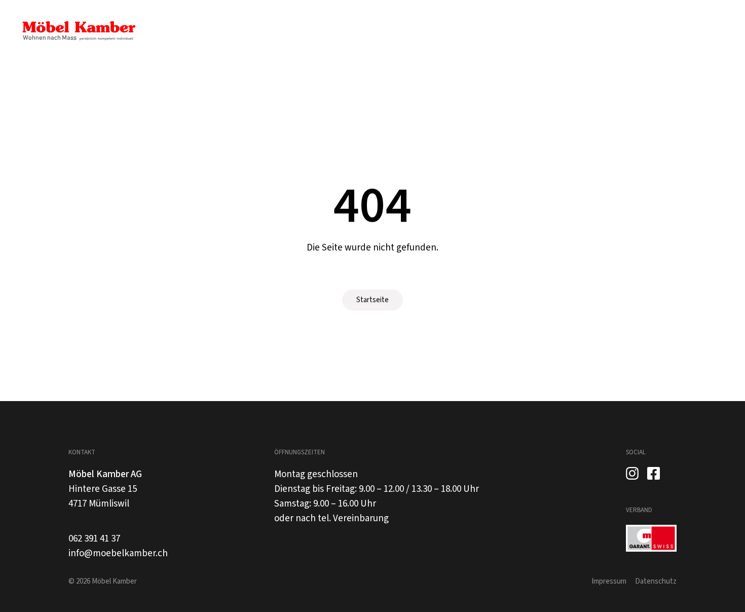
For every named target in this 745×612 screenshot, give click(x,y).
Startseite (372, 300)
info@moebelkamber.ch (118, 553)
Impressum (608, 581)
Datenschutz (656, 581)
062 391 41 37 (94, 539)
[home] (78, 31)
